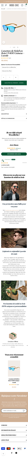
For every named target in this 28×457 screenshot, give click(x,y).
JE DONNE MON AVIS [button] (14, 154)
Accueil (3, 8)
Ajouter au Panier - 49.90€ (14, 83)
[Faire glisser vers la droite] (17, 47)
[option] (14, 374)
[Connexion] (22, 5)
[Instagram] (16, 453)
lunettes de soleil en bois (12, 210)
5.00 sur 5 (18, 148)
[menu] (2, 5)
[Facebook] (12, 453)
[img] (4, 163)
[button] (26, 1)
